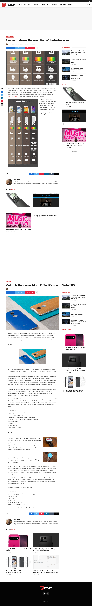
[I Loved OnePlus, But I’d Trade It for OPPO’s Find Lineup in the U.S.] (66, 61)
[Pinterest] (2, 101)
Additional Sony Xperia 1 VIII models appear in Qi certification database (45, 549)
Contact (70, 5)
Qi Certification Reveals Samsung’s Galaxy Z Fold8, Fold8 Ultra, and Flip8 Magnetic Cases (45, 571)
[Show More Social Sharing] (36, 48)
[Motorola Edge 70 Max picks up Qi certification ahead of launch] (18, 562)
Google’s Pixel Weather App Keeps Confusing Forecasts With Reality (78, 52)
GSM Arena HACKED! (39, 209)
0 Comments (26, 44)
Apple (48, 5)
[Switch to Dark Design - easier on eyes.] (87, 4)
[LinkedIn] (2, 98)
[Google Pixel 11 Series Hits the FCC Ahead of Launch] (18, 540)
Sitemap (52, 597)
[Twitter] (2, 95)
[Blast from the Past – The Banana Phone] (18, 200)
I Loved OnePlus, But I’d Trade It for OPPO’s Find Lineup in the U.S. (78, 61)
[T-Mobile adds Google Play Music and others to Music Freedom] (18, 220)
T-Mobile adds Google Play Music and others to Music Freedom (18, 230)
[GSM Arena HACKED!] (46, 200)
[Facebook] (2, 92)
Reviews (35, 5)
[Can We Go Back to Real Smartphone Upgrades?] (66, 69)
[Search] (89, 4)
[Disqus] (32, 255)
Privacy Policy (60, 597)
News (25, 5)
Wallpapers (62, 5)
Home (20, 5)
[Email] (2, 104)
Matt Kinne (12, 44)
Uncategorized (10, 36)
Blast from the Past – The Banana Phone (17, 209)
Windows (54, 5)
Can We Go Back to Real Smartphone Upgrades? (77, 69)
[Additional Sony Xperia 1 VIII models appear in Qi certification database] (46, 540)
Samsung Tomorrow (13, 96)
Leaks (30, 5)
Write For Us (31, 597)
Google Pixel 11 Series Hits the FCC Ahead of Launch (18, 549)
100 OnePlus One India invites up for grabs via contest (45, 216)
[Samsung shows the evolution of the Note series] (32, 68)
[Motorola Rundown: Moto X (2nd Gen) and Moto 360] (32, 313)
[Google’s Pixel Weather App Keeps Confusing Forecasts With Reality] (66, 52)
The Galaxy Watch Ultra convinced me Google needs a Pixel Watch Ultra (78, 77)
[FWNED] (8, 4)
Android (43, 5)
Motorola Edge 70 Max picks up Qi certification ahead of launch (15, 571)
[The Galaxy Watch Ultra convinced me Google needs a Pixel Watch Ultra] (66, 77)
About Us (39, 597)
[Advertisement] (46, 18)
